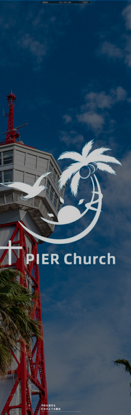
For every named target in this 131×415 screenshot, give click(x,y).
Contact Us (85, 2)
